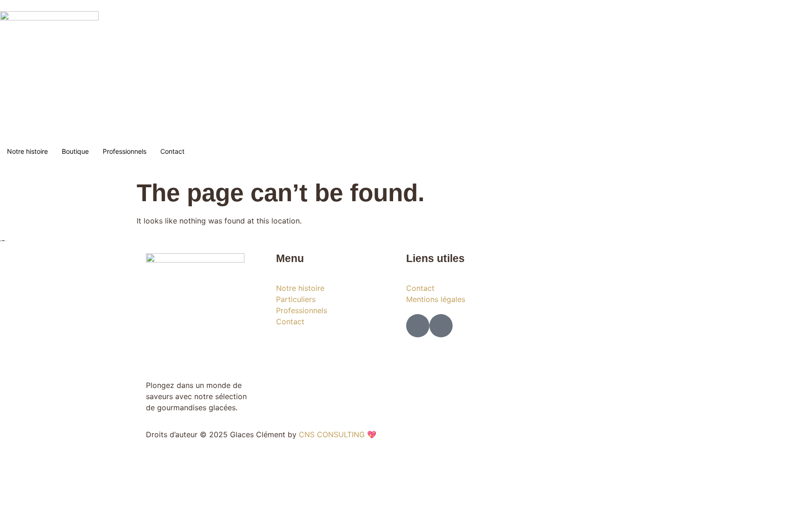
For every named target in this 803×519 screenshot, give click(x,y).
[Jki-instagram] (441, 325)
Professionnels (124, 151)
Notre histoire (27, 151)
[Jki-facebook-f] (417, 325)
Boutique (75, 151)
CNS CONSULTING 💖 (337, 434)
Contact (172, 151)
